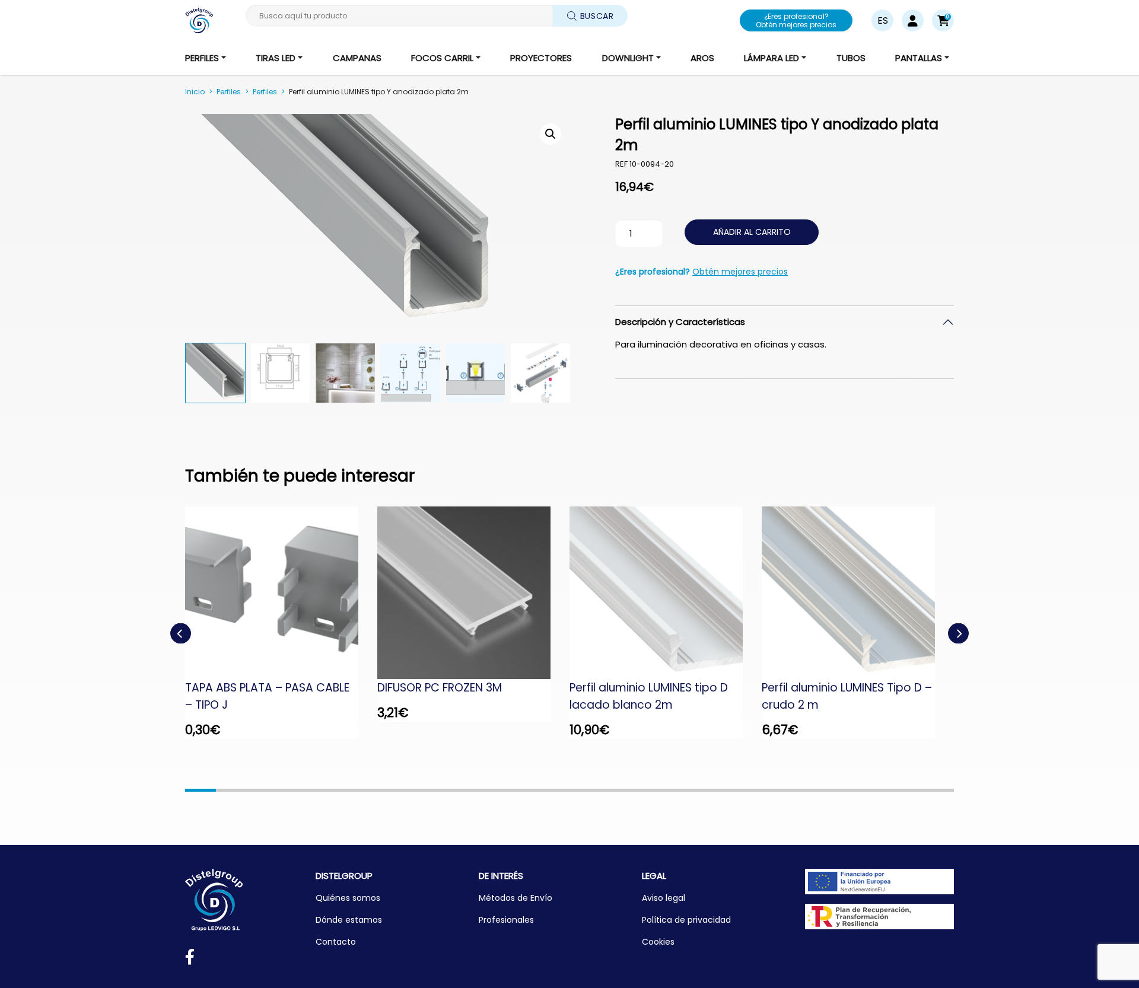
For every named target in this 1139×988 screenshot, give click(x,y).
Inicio (195, 92)
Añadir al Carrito (752, 232)
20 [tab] (784, 790)
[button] (943, 20)
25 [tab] (938, 790)
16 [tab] (662, 790)
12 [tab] (538, 790)
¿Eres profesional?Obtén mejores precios (796, 20)
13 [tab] (569, 790)
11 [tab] (507, 790)
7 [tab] (385, 790)
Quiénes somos (348, 898)
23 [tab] (876, 790)
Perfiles (229, 92)
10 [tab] (477, 790)
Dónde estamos (349, 920)
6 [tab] (354, 790)
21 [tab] (815, 790)
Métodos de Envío (515, 898)
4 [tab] (293, 790)
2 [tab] (231, 790)
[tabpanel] (281, 623)
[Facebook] (190, 959)
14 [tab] (600, 790)
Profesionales (506, 920)
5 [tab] (323, 790)
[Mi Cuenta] (913, 20)
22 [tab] (846, 790)
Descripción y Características (680, 321)
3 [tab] (262, 790)
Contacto (336, 942)
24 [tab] (907, 790)
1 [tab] (200, 790)
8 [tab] (415, 790)
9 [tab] (446, 790)
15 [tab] (631, 790)
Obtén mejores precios (740, 272)
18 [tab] (723, 790)
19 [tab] (754, 790)
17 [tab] (692, 790)
